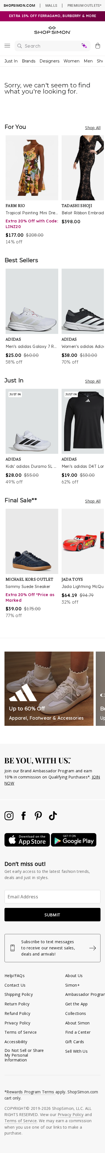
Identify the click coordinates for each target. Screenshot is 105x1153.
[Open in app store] (27, 845)
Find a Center (77, 1032)
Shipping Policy (18, 994)
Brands (28, 61)
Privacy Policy (17, 1023)
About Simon (77, 1023)
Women (72, 61)
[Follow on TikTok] (52, 818)
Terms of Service (20, 1032)
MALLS (51, 5)
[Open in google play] (73, 845)
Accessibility (15, 1041)
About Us (74, 975)
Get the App (76, 1003)
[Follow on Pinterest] (39, 818)
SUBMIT (52, 914)
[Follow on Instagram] (9, 818)
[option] (34, 190)
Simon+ (72, 985)
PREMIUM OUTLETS (84, 5)
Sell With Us (76, 1051)
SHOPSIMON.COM (19, 5)
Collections (75, 1013)
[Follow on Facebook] (24, 818)
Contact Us (14, 985)
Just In (11, 61)
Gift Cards (74, 1041)
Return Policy (16, 1003)
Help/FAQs (14, 975)
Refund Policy (17, 1013)
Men (88, 61)
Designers (49, 61)
